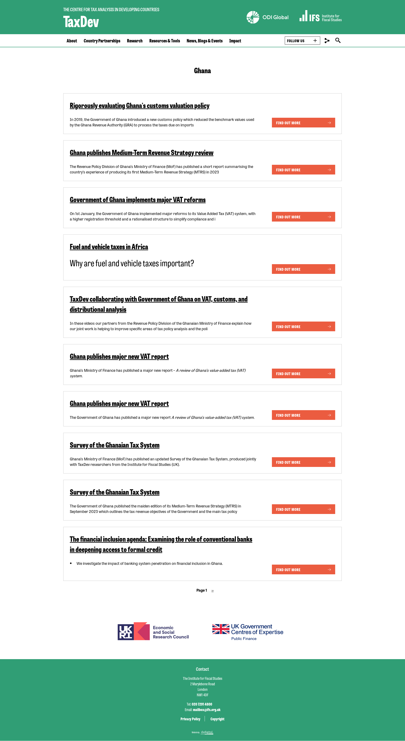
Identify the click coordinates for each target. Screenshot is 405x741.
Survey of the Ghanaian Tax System (114, 444)
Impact (235, 40)
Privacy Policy (190, 718)
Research (135, 40)
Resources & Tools (164, 40)
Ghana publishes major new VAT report (119, 356)
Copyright (217, 718)
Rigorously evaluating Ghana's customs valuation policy (139, 105)
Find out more (288, 122)
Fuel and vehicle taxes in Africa (109, 246)
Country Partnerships (102, 40)
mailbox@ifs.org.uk (206, 709)
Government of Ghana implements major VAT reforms (138, 199)
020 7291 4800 (202, 704)
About (72, 40)
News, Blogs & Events (205, 40)
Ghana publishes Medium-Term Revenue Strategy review (141, 152)
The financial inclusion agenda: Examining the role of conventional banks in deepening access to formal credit (161, 543)
